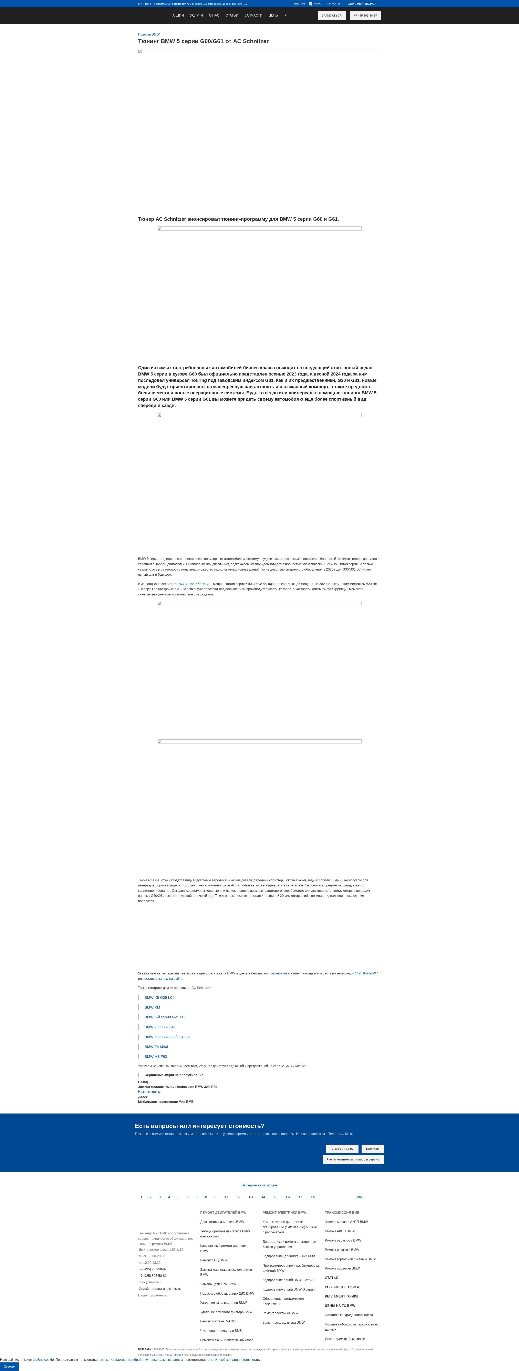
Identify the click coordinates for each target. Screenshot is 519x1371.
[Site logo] (138, 12)
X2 (238, 1197)
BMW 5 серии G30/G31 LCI (167, 1037)
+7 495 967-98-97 (365, 15)
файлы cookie (43, 1359)
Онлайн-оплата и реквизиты (160, 1289)
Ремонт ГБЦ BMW (214, 1260)
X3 (251, 1197)
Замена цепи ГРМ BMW (218, 1284)
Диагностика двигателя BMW (222, 1222)
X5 (275, 1197)
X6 (288, 1197)
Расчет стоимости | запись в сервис (353, 1159)
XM (313, 1197)
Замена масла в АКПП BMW (346, 1222)
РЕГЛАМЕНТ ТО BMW (342, 1287)
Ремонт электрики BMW (281, 1313)
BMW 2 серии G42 (160, 1027)
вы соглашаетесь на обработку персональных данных (142, 1359)
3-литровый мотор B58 (184, 584)
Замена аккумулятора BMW (284, 1322)
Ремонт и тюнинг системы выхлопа (226, 1340)
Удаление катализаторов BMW (223, 1302)
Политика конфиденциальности (349, 1315)
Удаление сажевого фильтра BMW (226, 1312)
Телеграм (372, 1148)
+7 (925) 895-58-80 (153, 1275)
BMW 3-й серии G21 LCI (165, 1017)
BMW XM (152, 1007)
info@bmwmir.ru (150, 1282)
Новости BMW (149, 34)
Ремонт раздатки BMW (342, 1250)
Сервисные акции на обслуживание (174, 1075)
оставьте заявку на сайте (163, 978)
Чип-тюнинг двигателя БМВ (221, 1330)
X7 (300, 1197)
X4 (263, 1197)
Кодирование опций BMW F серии (288, 1280)
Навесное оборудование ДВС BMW (227, 1293)
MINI (359, 1197)
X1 (226, 1197)
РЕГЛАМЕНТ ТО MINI (341, 1296)
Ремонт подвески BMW (342, 1268)
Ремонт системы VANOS (219, 1321)
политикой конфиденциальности (234, 1359)
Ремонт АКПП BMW (340, 1231)
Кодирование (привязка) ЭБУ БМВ (289, 1256)
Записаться (332, 15)
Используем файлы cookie (345, 1339)
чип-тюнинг (278, 973)
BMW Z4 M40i (156, 1047)
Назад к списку (149, 1091)
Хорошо (9, 1366)
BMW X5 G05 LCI (159, 997)
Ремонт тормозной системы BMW (350, 1259)
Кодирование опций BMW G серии (289, 1289)
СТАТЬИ (331, 1278)
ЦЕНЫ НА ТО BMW (340, 1305)
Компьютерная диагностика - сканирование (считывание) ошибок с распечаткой (290, 1227)
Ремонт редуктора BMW (343, 1240)
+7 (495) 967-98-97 (153, 1269)
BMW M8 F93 (156, 1056)
